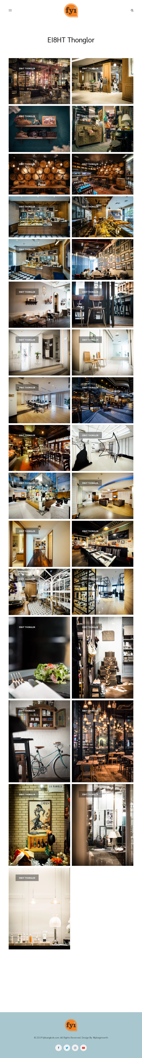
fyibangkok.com (51, 1037)
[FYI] (71, 10)
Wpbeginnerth (100, 1037)
